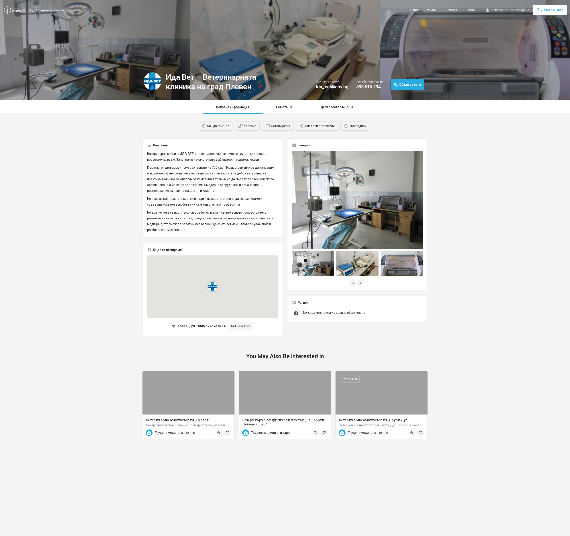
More (471, 10)
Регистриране (519, 10)
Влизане (497, 10)
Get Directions (241, 326)
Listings (451, 10)
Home (414, 10)
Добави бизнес (552, 10)
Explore (430, 10)
